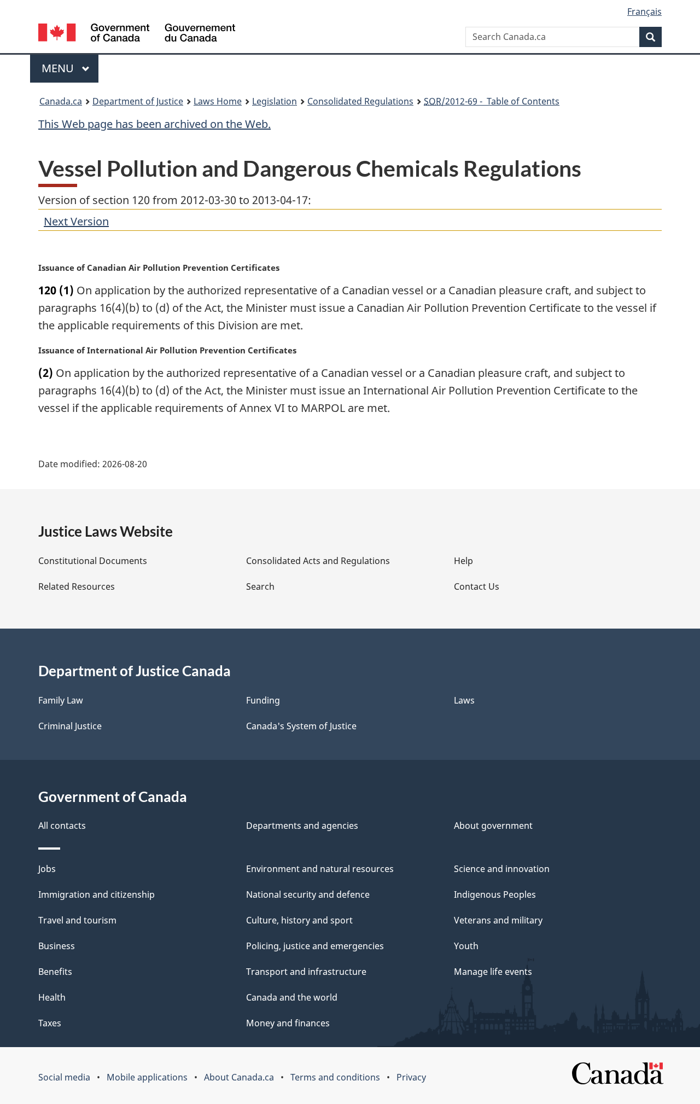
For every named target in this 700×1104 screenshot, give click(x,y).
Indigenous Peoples (495, 894)
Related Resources (76, 586)
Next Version (76, 221)
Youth (466, 946)
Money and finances (288, 1023)
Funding (263, 700)
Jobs (47, 869)
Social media (64, 1077)
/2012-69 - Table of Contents (491, 101)
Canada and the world (291, 997)
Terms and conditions (335, 1077)
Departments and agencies (302, 826)
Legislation (274, 101)
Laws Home (218, 101)
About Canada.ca (239, 1077)
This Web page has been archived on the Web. (154, 124)
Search (260, 586)
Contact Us (476, 586)
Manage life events (493, 972)
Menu (59, 68)
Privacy (411, 1077)
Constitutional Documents (92, 561)
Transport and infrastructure (306, 972)
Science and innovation (502, 869)
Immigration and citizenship (96, 894)
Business (56, 946)
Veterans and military (498, 920)
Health (52, 997)
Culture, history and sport (299, 920)
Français (644, 11)
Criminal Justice (70, 726)
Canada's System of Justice (301, 726)
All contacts (62, 826)
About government (493, 826)
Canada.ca (60, 101)
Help (463, 561)
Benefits (55, 972)
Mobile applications (147, 1077)
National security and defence (308, 894)
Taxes (49, 1023)
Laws (464, 700)
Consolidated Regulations (360, 101)
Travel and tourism (77, 920)
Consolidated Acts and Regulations (318, 561)
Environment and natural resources (320, 869)
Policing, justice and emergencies (315, 946)
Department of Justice (137, 101)
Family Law (60, 700)
